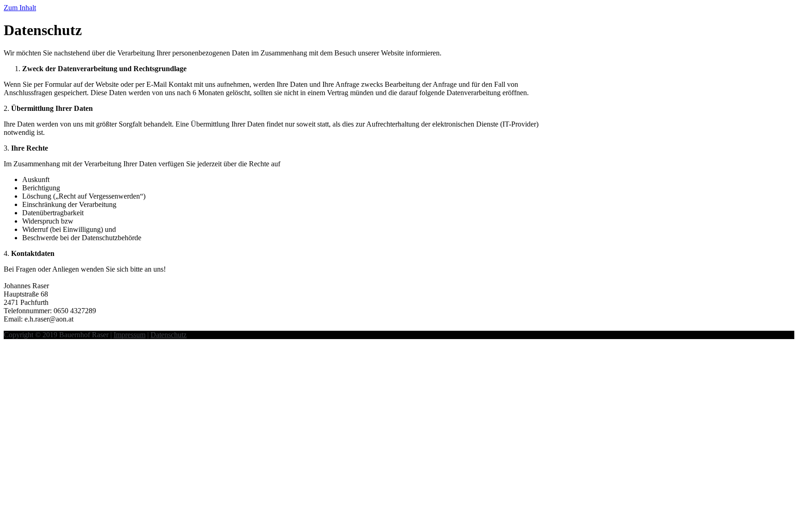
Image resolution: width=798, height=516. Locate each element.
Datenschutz (169, 335)
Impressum (129, 335)
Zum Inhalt (20, 8)
